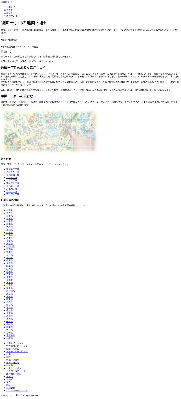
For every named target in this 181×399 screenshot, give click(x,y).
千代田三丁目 (12, 186)
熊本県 (9, 327)
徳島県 (9, 308)
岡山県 (9, 299)
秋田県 (9, 221)
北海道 (9, 210)
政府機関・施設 (13, 374)
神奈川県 (10, 246)
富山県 (9, 252)
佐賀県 (9, 321)
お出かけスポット (14, 368)
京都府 (9, 280)
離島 (8, 385)
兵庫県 (9, 285)
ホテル (9, 376)
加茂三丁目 (11, 180)
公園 (8, 354)
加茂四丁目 (11, 189)
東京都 (9, 244)
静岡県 (9, 269)
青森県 (9, 213)
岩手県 (9, 216)
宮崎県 (9, 333)
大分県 (9, 330)
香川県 (9, 310)
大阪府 (9, 10)
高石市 (9, 13)
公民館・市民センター (17, 371)
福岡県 (9, 319)
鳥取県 (9, 294)
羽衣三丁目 (11, 177)
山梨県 (9, 260)
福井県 (9, 257)
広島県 (9, 302)
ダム (8, 382)
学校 (8, 357)
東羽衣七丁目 (12, 183)
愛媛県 (9, 313)
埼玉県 (9, 238)
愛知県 (9, 271)
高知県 (9, 316)
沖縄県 (9, 338)
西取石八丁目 (12, 172)
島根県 (9, 296)
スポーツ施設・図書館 (17, 351)
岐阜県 (9, 266)
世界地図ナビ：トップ (17, 346)
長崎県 (9, 324)
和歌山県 (10, 291)
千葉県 (9, 241)
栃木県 (9, 232)
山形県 (9, 224)
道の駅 (9, 379)
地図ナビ (10, 7)
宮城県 (9, 219)
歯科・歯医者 (12, 363)
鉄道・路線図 (12, 349)
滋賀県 (9, 277)
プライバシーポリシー (17, 390)
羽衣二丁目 (11, 191)
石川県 (9, 255)
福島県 (9, 227)
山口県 (9, 305)
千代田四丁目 (12, 175)
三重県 (9, 274)
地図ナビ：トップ (14, 343)
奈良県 (9, 288)
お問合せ (10, 388)
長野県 (9, 263)
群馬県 (9, 235)
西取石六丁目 (12, 194)
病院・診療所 (12, 360)
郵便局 (9, 365)
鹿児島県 (10, 335)
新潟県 (9, 249)
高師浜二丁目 (12, 169)
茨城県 (9, 230)
